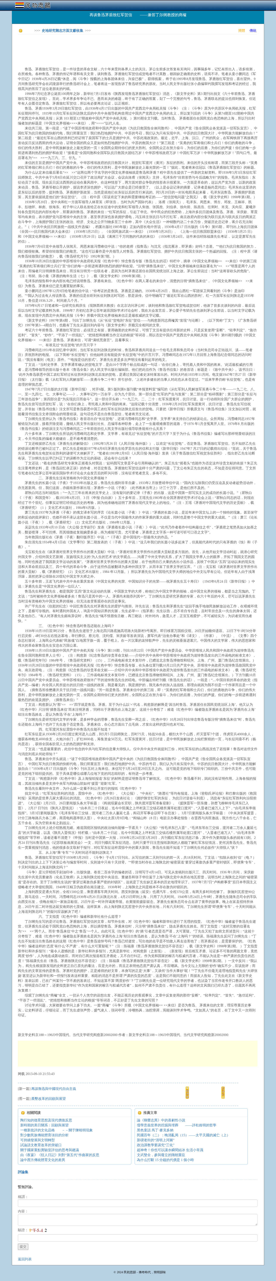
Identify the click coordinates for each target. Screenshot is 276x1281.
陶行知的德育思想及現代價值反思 (46, 1120)
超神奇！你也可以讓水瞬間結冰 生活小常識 (170, 1150)
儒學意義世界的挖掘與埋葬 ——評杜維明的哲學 (176, 1125)
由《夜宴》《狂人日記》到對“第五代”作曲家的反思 (59, 1155)
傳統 (252, 30)
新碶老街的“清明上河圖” (155, 1140)
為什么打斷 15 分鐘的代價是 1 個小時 (165, 1160)
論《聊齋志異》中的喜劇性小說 (161, 1120)
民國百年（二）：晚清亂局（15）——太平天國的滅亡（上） (183, 1135)
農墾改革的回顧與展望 (48, 1098)
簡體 (241, 30)
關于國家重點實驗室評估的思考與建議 (49, 1150)
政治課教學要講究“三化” (155, 1145)
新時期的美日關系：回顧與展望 (44, 1125)
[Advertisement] (96, 47)
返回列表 (25, 1259)
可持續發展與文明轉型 (37, 1140)
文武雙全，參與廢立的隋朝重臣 (161, 1155)
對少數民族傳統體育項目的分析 (44, 1135)
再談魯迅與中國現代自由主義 (53, 1089)
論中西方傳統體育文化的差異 (42, 1160)
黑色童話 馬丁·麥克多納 (155, 1130)
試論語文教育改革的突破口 (41, 1145)
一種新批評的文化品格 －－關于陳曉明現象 (56, 1130)
